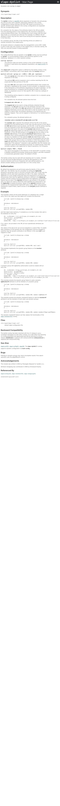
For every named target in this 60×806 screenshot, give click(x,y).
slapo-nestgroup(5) (30, 373)
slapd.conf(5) (42, 64)
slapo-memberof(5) (6, 316)
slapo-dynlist (17, 1)
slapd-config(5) (14, 346)
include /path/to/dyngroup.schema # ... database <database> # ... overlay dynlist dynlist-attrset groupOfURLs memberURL (17, 204)
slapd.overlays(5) (6, 373)
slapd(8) (16, 21)
